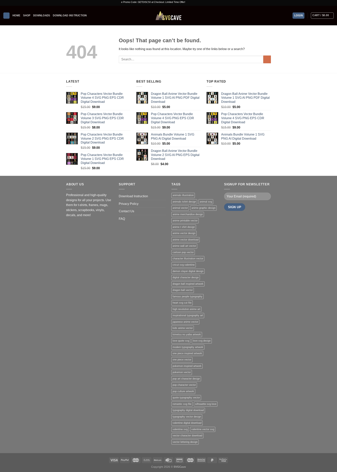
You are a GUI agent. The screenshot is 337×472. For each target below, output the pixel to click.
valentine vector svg (202, 429)
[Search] (6, 15)
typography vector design (187, 416)
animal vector (180, 207)
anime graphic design (204, 207)
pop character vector (184, 384)
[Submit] (267, 59)
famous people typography (187, 296)
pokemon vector (182, 372)
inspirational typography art (188, 315)
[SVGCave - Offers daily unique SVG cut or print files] (168, 15)
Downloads (41, 15)
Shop (26, 15)
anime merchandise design (188, 214)
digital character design (186, 277)
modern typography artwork (188, 347)
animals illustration (183, 195)
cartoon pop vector (183, 252)
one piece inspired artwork (187, 353)
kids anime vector (183, 328)
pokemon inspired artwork (187, 366)
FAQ (122, 218)
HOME (16, 15)
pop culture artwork (183, 391)
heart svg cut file (182, 302)
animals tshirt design (184, 201)
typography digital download (188, 410)
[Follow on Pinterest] (332, 3)
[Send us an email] (328, 3)
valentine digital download (187, 422)
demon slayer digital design (188, 271)
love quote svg (181, 340)
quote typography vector (186, 397)
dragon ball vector (183, 290)
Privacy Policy (128, 203)
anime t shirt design (184, 226)
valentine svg (180, 429)
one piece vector (182, 359)
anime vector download (186, 239)
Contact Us (126, 211)
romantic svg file (182, 403)
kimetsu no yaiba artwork (187, 334)
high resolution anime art (186, 309)
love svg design (202, 340)
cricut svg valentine (184, 264)
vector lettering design (185, 441)
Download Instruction (70, 15)
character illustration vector (188, 258)
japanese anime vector (185, 321)
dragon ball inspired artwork (188, 283)
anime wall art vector (184, 245)
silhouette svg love (205, 403)
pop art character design (186, 378)
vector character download (187, 435)
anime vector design (184, 233)
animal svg (206, 201)
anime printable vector (185, 220)
